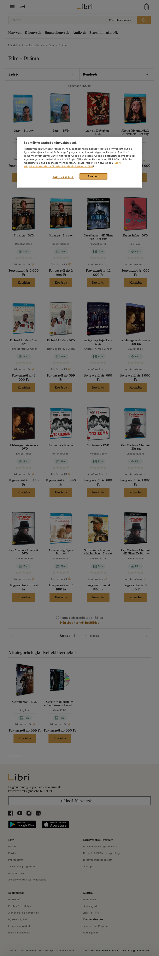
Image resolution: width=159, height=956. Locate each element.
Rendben (93, 176)
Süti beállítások (63, 177)
